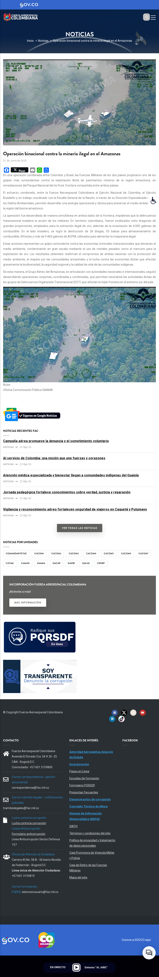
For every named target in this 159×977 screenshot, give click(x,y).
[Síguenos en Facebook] (115, 712)
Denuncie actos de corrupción (90, 799)
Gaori (71, 563)
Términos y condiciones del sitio (90, 833)
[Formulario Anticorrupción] (40, 662)
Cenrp (101, 563)
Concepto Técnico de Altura (88, 806)
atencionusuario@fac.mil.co (40, 892)
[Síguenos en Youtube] (143, 712)
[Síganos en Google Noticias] (32, 408)
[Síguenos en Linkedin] (112, 718)
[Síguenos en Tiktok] (121, 718)
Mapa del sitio (78, 877)
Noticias (43, 40)
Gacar (56, 563)
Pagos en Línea (79, 771)
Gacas (86, 563)
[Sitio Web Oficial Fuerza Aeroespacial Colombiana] (22, 16)
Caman (25, 563)
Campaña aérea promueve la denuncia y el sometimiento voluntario (56, 441)
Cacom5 (109, 553)
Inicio (30, 40)
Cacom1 (39, 553)
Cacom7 (143, 553)
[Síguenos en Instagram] (133, 712)
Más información (27, 602)
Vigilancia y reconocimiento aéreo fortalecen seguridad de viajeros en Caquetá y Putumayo (75, 509)
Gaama (41, 563)
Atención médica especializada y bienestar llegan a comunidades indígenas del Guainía (71, 475)
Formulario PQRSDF (82, 785)
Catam (10, 563)
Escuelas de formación (84, 778)
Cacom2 (56, 553)
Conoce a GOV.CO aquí (136, 939)
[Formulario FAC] (40, 623)
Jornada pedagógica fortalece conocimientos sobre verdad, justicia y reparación (66, 492)
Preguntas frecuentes (83, 792)
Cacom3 (74, 553)
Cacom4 (91, 553)
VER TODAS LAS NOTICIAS (79, 528)
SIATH (73, 826)
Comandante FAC (16, 553)
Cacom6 (126, 553)
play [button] (76, 967)
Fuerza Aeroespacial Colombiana (41, 712)
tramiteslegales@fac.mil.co (21, 808)
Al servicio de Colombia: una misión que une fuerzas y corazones (54, 458)
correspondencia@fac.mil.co (30, 787)
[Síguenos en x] (124, 712)
